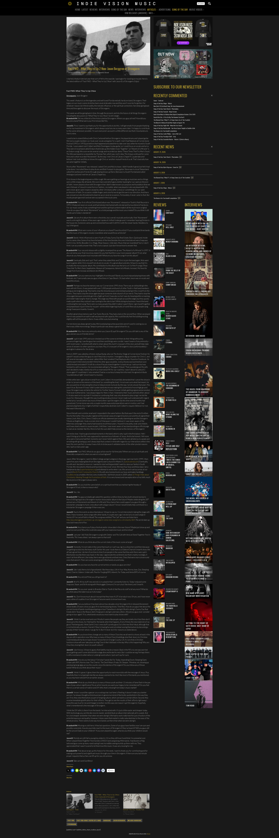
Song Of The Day (119, 9)
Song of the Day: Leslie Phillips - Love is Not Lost (167, 134)
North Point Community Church (85, 472)
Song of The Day (180, 9)
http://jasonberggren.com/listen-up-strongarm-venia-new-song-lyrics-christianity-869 (100, 520)
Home (77, 9)
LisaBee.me (71, 475)
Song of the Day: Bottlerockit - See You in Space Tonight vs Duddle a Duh (174, 128)
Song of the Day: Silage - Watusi (163, 103)
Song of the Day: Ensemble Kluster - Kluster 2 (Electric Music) (171, 139)
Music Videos (196, 9)
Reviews (94, 9)
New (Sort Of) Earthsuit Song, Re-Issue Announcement (169, 106)
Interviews (104, 9)
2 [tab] (158, 77)
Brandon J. (84, 72)
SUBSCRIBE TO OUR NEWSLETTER (177, 87)
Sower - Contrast (158, 100)
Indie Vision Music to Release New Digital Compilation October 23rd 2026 (174, 114)
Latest (85, 9)
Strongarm (72, 824)
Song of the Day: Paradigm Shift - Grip (165, 136)
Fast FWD (71, 820)
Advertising (165, 9)
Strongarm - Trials (72, 810)
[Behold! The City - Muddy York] (136, 801)
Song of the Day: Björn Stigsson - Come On (166, 167)
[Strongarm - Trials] (79, 801)
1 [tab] (155, 77)
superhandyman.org (88, 469)
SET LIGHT (201, 3)
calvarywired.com (131, 461)
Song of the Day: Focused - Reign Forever (165, 111)
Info (151, 13)
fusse (148, 834)
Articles (151, 9)
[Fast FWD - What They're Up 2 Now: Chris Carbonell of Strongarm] (109, 803)
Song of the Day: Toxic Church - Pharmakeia (166, 109)
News (131, 9)
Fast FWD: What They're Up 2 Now (89, 820)
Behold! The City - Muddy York (133, 810)
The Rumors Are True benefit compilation (165, 131)
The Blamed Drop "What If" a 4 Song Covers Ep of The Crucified (172, 120)
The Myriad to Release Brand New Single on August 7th (169, 122)
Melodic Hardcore (134, 820)
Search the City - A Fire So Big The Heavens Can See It (169, 117)
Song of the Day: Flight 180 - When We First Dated (168, 125)
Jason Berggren (119, 820)
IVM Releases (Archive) (136, 13)
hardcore (107, 820)
